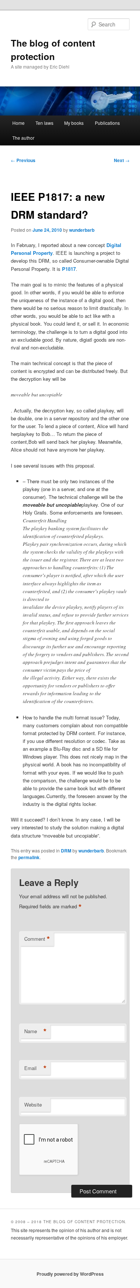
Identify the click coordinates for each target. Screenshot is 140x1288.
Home (18, 123)
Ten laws (44, 123)
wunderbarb (81, 230)
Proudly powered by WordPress (70, 1273)
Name (35, 1031)
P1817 (69, 268)
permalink (29, 857)
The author (23, 138)
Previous (23, 160)
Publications (107, 123)
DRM (66, 850)
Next (122, 160)
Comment (37, 939)
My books (74, 123)
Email (35, 1068)
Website (33, 1104)
